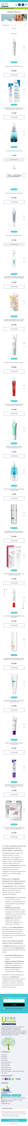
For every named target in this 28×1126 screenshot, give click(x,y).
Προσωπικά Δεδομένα (6, 1069)
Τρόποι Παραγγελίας (6, 1067)
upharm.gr (13, 987)
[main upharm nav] (26, 4)
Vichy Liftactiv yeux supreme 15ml (14, 235)
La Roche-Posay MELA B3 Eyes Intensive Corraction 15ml (14, 743)
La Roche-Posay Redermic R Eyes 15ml (14, 193)
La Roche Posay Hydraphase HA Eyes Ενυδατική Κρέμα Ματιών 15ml (14, 447)
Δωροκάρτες (4, 1056)
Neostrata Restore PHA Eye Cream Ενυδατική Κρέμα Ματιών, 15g (14, 701)
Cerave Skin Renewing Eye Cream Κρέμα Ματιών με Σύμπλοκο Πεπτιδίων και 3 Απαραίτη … (14, 786)
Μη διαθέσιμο (14, 159)
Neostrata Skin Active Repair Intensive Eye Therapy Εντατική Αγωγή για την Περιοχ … (14, 532)
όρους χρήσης (19, 1008)
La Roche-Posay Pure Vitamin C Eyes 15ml (14, 362)
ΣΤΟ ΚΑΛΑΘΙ (14, 75)
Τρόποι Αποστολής (5, 1065)
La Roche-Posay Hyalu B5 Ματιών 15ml (14, 66)
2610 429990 (16, 1095)
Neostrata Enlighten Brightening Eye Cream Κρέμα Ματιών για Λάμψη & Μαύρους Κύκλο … (14, 659)
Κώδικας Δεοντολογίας (6, 1062)
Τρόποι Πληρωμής (5, 1064)
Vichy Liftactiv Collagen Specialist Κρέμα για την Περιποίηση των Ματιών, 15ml (14, 405)
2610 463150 (6, 1095)
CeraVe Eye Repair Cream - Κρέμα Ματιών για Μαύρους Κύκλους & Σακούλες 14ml (14, 108)
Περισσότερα (14, 1123)
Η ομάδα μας (4, 1054)
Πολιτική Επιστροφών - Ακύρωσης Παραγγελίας (12, 1071)
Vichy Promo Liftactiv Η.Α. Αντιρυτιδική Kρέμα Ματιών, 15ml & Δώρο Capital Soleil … (14, 828)
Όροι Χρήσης (4, 1073)
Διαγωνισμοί (4, 1058)
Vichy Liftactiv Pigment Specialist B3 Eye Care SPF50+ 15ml (14, 616)
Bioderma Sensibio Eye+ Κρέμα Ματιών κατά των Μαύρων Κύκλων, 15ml (14, 574)
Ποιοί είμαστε (4, 1060)
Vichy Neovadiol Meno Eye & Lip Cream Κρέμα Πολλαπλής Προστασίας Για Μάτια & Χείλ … (14, 320)
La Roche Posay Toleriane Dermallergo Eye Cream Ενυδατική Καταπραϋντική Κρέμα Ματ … (14, 278)
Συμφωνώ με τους (14, 1008)
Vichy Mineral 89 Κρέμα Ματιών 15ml (14, 151)
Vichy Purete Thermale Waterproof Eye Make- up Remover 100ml (14, 489)
